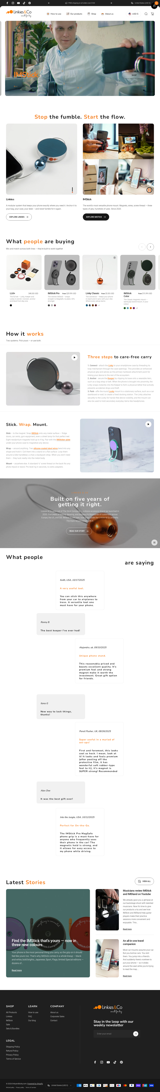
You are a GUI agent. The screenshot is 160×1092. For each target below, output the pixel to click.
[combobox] (142, 3)
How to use (33, 1012)
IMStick (9, 1020)
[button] (74, 357)
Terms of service (31, 1087)
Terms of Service (13, 1059)
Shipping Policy (13, 1047)
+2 (137, 308)
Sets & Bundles (12, 1028)
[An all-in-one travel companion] (107, 958)
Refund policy (10, 1087)
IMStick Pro (53, 293)
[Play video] (43, 379)
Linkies (9, 1016)
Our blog (32, 1020)
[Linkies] (41, 159)
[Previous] (49, 3)
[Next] (111, 3)
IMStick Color (127, 295)
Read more (17, 970)
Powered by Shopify (35, 1084)
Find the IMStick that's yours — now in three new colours (44, 942)
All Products (11, 1012)
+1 (99, 305)
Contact (53, 1020)
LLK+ (12, 293)
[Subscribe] (135, 1033)
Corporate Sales (57, 1016)
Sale (8, 1024)
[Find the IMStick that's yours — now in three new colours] (48, 933)
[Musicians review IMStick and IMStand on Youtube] (107, 909)
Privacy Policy (12, 1055)
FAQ (30, 1016)
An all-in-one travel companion (133, 942)
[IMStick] (118, 159)
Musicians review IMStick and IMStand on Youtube (137, 892)
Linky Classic (92, 293)
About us (54, 1012)
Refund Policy (12, 1051)
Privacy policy (20, 1087)
